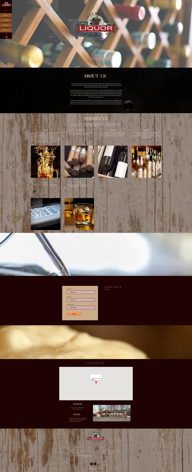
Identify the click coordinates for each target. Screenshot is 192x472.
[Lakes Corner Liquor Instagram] (7, 37)
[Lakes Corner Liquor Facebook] (7, 34)
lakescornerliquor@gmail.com (83, 455)
